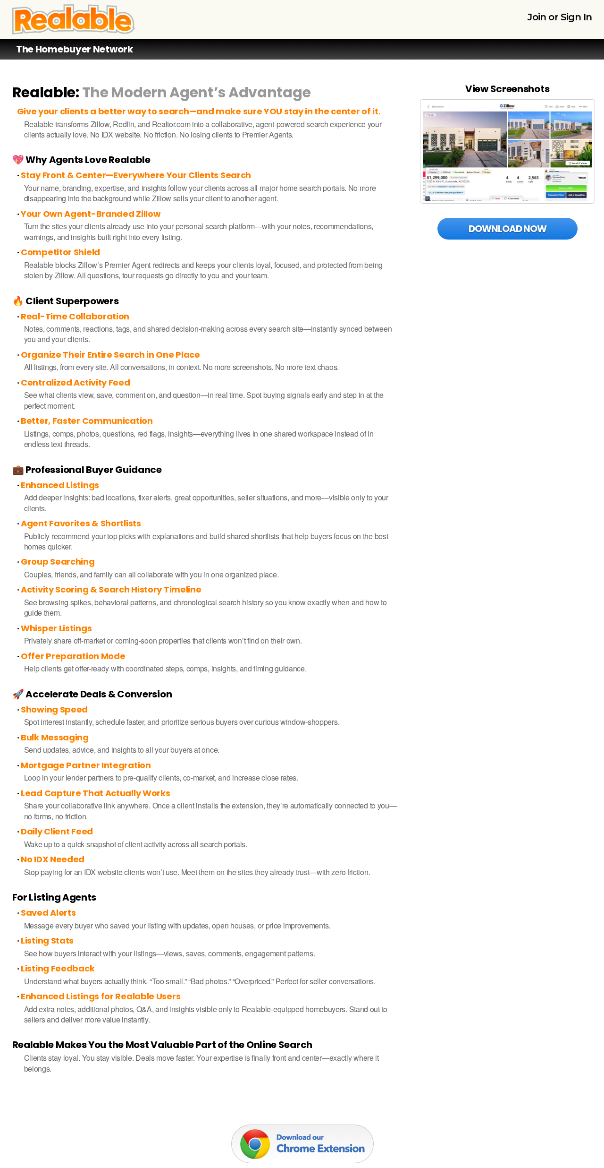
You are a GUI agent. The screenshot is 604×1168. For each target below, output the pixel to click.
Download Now (507, 228)
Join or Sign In (560, 17)
